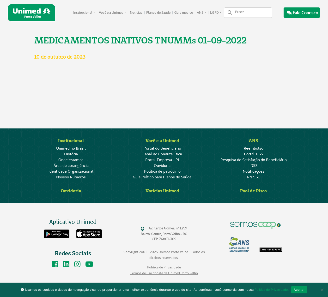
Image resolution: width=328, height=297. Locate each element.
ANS (200, 12)
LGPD (214, 12)
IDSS (253, 165)
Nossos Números (71, 177)
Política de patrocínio (162, 171)
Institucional (82, 12)
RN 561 (253, 177)
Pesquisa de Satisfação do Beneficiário (253, 159)
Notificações (253, 171)
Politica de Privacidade (164, 267)
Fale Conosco (305, 12)
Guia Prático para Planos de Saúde (162, 177)
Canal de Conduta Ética (162, 154)
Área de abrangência (71, 165)
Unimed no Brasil (71, 148)
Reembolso (253, 148)
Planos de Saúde (158, 12)
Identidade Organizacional (71, 171)
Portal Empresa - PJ (162, 159)
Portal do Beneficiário (162, 148)
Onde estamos (71, 159)
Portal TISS (253, 154)
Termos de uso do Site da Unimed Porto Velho (164, 273)
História (71, 154)
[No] (322, 289)
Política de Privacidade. (272, 289)
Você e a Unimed (111, 12)
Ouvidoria (162, 165)
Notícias (136, 12)
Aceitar (299, 289)
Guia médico (183, 12)
